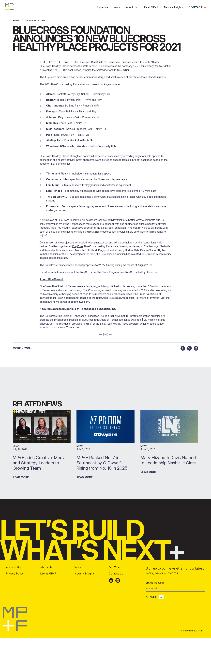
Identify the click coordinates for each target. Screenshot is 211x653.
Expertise (102, 7)
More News (21, 348)
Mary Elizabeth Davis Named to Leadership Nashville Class (168, 460)
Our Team (115, 567)
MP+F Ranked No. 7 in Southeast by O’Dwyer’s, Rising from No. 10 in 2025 (102, 463)
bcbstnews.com (80, 301)
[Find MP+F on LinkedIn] (117, 580)
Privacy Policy (15, 573)
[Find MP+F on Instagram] (111, 580)
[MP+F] (9, 7)
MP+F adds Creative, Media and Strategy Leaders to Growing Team (39, 463)
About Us (131, 7)
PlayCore (77, 246)
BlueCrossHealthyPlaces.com (142, 272)
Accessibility (13, 567)
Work (117, 7)
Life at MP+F (150, 7)
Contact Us (116, 573)
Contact (196, 7)
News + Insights (173, 7)
